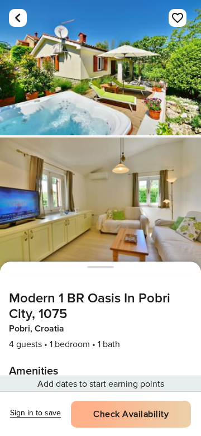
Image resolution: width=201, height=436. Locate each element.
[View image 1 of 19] (100, 67)
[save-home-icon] (177, 18)
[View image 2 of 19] (100, 205)
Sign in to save (35, 413)
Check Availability (131, 414)
